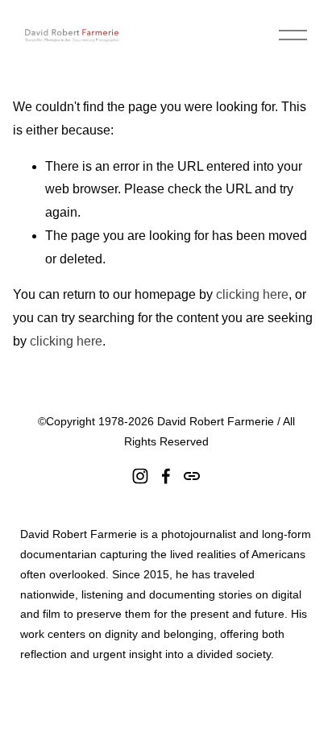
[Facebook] (166, 476)
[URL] (192, 476)
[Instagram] (140, 476)
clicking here (252, 294)
